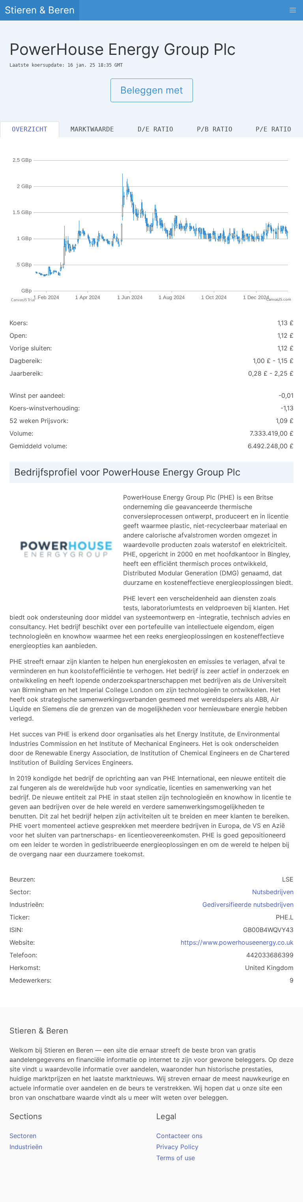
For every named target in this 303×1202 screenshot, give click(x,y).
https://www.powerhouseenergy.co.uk (237, 942)
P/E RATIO (273, 129)
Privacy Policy (177, 1147)
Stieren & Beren (40, 10)
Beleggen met (151, 90)
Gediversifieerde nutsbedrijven (248, 904)
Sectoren (22, 1136)
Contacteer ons (179, 1136)
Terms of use (175, 1158)
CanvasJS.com (278, 300)
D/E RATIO (155, 129)
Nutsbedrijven (273, 892)
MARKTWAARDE (92, 129)
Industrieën (25, 1147)
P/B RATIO (214, 129)
